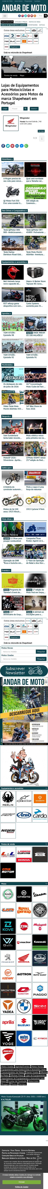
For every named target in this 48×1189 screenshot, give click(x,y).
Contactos (5, 1150)
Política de (21, 1187)
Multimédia (7, 364)
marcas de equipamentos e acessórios (13, 25)
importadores (32, 25)
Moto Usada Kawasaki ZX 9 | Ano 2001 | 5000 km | (23, 1098)
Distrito (33, 109)
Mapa (22, 75)
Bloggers (5, 1084)
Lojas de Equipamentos (35, 1075)
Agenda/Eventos (22, 1066)
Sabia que (6, 467)
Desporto (6, 416)
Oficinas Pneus (17, 1075)
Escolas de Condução (17, 1081)
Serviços (22, 1084)
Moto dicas (7, 519)
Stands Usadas (32, 1072)
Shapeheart (14, 47)
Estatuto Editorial (28, 1150)
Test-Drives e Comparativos (14, 210)
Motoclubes (33, 1081)
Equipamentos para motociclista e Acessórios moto (23, 1069)
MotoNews (6, 159)
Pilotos (14, 1084)
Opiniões (6, 313)
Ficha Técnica (15, 1150)
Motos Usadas (7, 1066)
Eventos (5, 570)
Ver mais (41, 131)
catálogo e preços (21, 22)
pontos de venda (34, 22)
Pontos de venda (10, 75)
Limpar (5, 109)
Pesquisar (41, 651)
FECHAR (22, 1182)
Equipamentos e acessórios (14, 262)
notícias (42, 25)
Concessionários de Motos (12, 1072)
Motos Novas (37, 1066)
